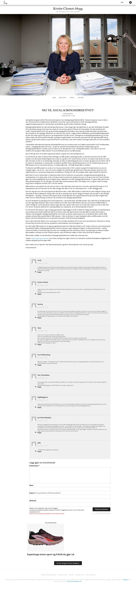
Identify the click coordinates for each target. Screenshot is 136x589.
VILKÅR (71, 575)
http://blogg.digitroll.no (85, 406)
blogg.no (126, 579)
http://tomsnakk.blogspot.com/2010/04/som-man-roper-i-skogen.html (55, 385)
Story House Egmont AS (74, 581)
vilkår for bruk (103, 513)
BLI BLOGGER (90, 575)
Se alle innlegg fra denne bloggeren (68, 563)
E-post (45, 493)
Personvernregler (97, 513)
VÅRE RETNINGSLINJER (48, 575)
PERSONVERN (62, 575)
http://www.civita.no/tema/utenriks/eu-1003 (49, 292)
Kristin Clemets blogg (68, 9)
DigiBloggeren (43, 397)
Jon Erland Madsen (44, 418)
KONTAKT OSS (80, 575)
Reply (39, 272)
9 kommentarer (68, 114)
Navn (31, 485)
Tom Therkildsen (44, 375)
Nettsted (32, 501)
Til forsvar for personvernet (39, 238)
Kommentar (34, 466)
